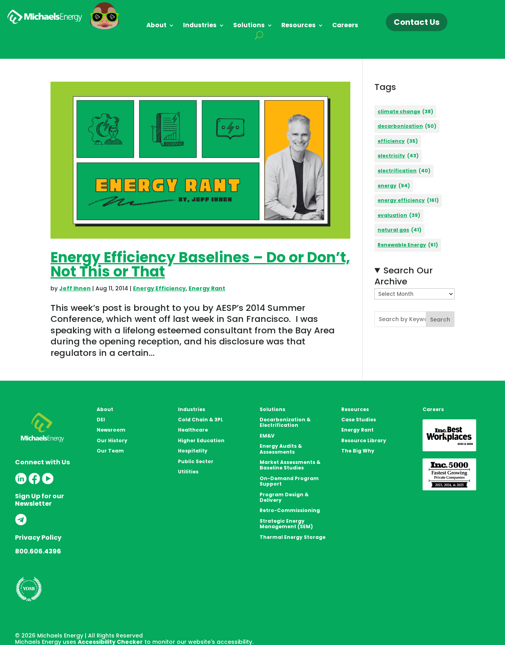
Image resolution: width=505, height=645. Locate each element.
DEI (101, 419)
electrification (404, 170)
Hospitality (193, 450)
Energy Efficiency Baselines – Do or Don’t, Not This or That (200, 264)
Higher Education (201, 440)
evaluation (399, 215)
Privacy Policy (38, 537)
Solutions (249, 25)
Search (440, 319)
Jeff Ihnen (75, 288)
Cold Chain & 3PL (200, 419)
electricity (398, 155)
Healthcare (193, 429)
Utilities (188, 471)
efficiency (398, 141)
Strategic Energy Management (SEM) (286, 524)
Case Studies (358, 419)
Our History (112, 440)
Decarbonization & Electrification (285, 422)
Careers (345, 25)
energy (394, 185)
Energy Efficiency (159, 288)
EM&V (267, 435)
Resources (298, 25)
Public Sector (195, 461)
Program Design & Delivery (284, 497)
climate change (405, 111)
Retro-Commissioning (290, 510)
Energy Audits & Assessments (281, 449)
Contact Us (417, 22)
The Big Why (357, 450)
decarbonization (407, 126)
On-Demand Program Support (289, 481)
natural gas (399, 229)
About (156, 25)
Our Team (110, 450)
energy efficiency (408, 200)
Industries (200, 25)
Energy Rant (207, 288)
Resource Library (363, 440)
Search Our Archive (403, 276)
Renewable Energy (408, 244)
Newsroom (111, 429)
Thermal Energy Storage (292, 537)
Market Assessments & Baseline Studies (290, 465)
